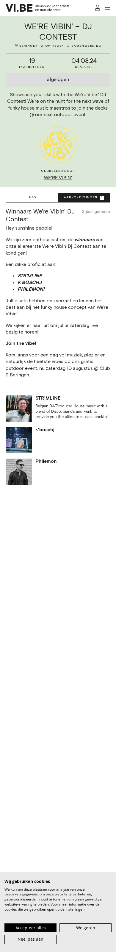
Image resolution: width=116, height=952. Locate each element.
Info (32, 197)
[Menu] (107, 7)
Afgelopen (58, 79)
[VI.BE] (37, 8)
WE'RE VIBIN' (58, 177)
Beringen (28, 46)
